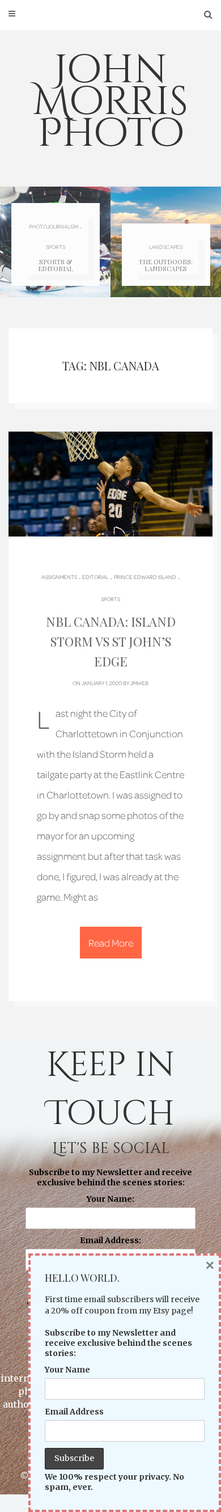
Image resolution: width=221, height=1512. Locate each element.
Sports (55, 246)
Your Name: (110, 1199)
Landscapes (165, 246)
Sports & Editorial (55, 265)
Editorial (95, 576)
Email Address (74, 1412)
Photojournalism (53, 226)
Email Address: (110, 1240)
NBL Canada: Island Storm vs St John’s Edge (111, 641)
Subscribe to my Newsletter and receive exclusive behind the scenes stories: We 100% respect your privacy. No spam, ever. (110, 1244)
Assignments (59, 576)
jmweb (139, 682)
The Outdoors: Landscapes (166, 265)
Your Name (67, 1370)
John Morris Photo (110, 102)
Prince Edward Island (145, 576)
